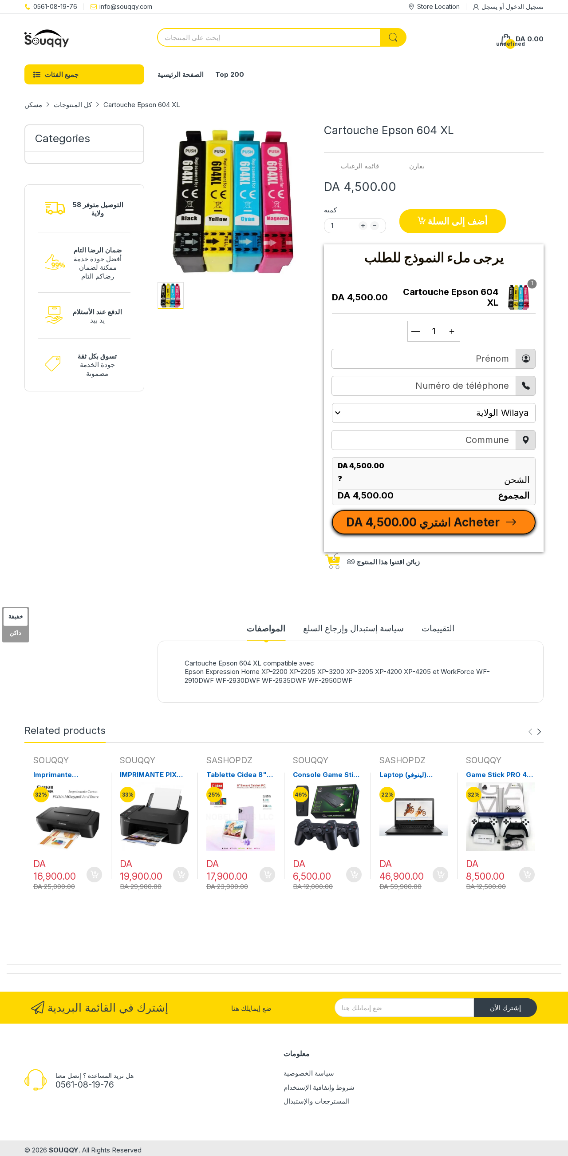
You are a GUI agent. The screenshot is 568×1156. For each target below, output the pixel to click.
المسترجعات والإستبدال (317, 1101)
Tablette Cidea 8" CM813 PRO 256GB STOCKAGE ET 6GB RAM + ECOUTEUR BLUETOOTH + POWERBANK (239, 774)
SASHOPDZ (229, 760)
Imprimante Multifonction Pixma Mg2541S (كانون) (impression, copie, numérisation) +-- (66, 774)
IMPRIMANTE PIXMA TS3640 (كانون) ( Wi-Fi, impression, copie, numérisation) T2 (154, 774)
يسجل (489, 6)
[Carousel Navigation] (535, 731)
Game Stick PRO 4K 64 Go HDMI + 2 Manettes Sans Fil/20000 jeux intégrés (499, 774)
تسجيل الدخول (524, 6)
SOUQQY (51, 760)
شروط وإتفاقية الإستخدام (319, 1087)
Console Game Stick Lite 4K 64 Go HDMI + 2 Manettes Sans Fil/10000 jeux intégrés (327, 774)
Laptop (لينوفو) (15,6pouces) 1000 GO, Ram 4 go (410, 774)
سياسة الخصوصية (309, 1073)
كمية (330, 210)
